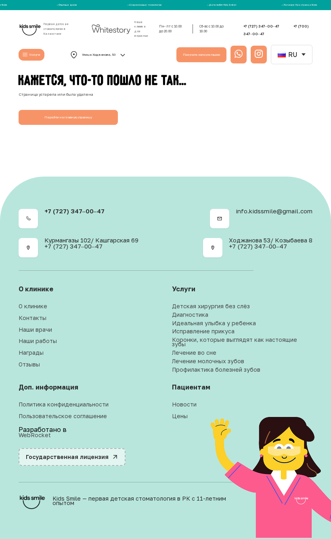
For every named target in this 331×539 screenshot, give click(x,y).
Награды (31, 353)
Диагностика (190, 315)
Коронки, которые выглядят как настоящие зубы (234, 342)
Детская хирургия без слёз (211, 306)
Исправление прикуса (203, 331)
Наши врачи (35, 330)
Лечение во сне (194, 353)
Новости (184, 404)
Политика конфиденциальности (64, 404)
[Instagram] (303, 501)
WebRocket (35, 435)
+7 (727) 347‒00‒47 (261, 26)
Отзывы (29, 364)
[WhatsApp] (281, 501)
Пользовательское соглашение (63, 416)
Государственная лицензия (67, 456)
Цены (180, 416)
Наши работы (38, 341)
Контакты (32, 318)
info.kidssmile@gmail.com (274, 211)
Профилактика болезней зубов (216, 370)
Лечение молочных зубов (208, 361)
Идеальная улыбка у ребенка (214, 323)
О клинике (33, 306)
